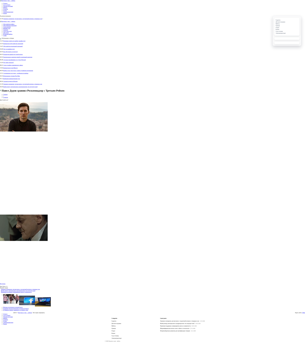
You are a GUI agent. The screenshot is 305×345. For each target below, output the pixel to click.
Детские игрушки (8, 6)
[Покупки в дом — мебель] (7, 0)
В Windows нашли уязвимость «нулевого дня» (15, 310)
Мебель (5, 7)
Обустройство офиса (8, 24)
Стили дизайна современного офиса (13, 65)
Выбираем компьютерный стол (11, 78)
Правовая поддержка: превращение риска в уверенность (16, 292)
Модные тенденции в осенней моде (13, 307)
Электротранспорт (8, 12)
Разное (5, 13)
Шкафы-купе (6, 28)
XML (303, 312)
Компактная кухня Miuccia (10, 68)
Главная (5, 94)
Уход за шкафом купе (9, 49)
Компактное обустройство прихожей (13, 43)
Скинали (5, 30)
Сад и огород (6, 4)
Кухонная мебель (7, 34)
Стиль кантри (7, 27)
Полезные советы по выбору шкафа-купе (14, 41)
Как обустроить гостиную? (10, 51)
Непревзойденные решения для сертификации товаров (175, 331)
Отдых (5, 10)
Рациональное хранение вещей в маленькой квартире (17, 57)
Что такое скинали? (8, 62)
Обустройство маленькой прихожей (13, 46)
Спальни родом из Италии (10, 81)
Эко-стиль (6, 32)
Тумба (5, 35)
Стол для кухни (7, 31)
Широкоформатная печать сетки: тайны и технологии (174, 328)
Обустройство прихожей (10, 25)
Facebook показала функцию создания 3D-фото (16, 308)
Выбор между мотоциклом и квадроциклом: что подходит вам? (20, 86)
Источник (2, 283)
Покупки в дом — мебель (25, 312)
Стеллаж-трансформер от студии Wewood (14, 59)
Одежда (5, 3)
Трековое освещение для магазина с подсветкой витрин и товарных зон (22, 18)
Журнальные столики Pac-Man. (11, 76)
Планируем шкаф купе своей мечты (13, 54)
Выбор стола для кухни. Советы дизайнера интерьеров (18, 70)
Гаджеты (5, 9)
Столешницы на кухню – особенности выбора (15, 73)
